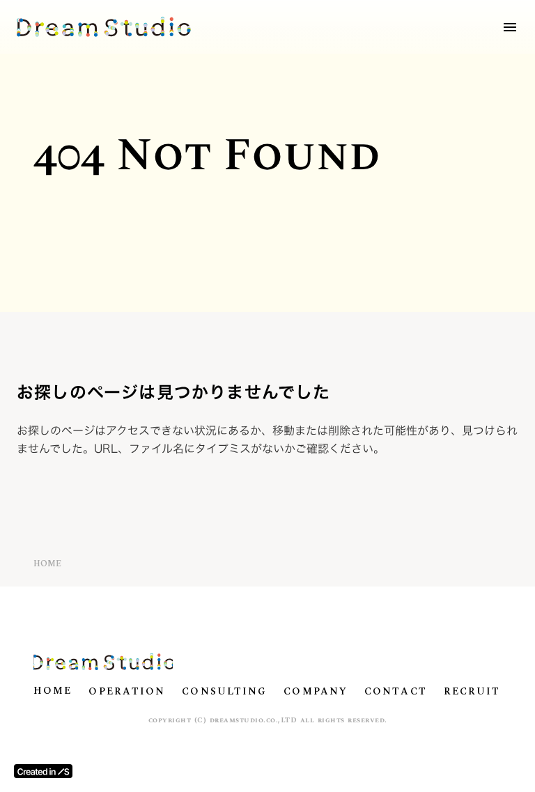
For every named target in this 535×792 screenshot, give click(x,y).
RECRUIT (472, 692)
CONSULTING (224, 692)
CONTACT (395, 692)
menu (510, 27)
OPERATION (126, 692)
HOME (47, 564)
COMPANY (316, 692)
